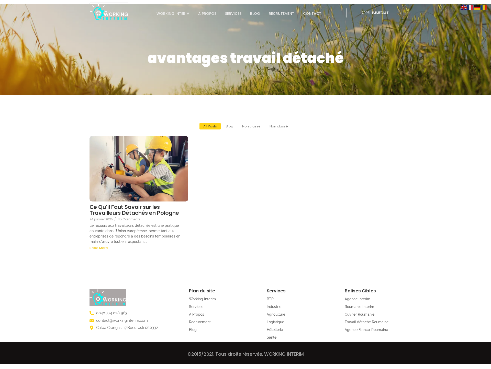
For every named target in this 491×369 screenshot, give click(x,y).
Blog (255, 13)
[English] (464, 6)
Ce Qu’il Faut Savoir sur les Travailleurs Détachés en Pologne (134, 210)
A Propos (207, 13)
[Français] (470, 6)
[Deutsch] (477, 6)
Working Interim (173, 13)
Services (233, 13)
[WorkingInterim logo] (109, 12)
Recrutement (281, 13)
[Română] (484, 6)
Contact (312, 13)
